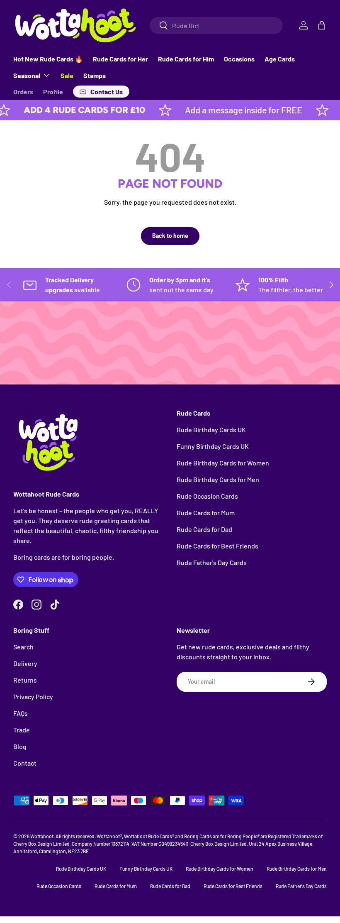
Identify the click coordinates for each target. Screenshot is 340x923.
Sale (67, 75)
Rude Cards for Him (186, 59)
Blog (20, 746)
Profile (53, 91)
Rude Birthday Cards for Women (223, 463)
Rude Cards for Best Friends (217, 546)
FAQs (20, 713)
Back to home (170, 235)
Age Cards (280, 59)
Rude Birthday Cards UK (211, 429)
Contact (24, 763)
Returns (25, 680)
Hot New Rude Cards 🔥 (48, 59)
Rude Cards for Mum (206, 513)
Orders (23, 91)
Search (23, 647)
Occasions (239, 59)
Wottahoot (41, 836)
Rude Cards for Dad (204, 529)
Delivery (25, 663)
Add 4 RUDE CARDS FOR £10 (70, 110)
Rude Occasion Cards (207, 496)
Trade (21, 730)
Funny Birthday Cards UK (213, 446)
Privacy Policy (33, 696)
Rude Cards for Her (120, 59)
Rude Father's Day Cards (212, 562)
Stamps (94, 75)
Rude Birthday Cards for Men (218, 479)
